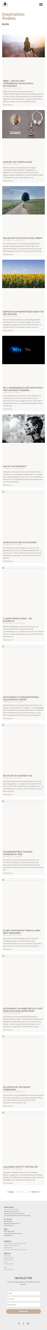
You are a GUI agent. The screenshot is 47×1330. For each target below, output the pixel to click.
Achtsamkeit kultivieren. (11, 1209)
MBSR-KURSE (8, 1248)
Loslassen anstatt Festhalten (20, 1166)
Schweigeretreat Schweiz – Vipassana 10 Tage (18, 853)
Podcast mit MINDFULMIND (17, 162)
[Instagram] (19, 1324)
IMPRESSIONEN (9, 1260)
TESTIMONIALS (9, 1258)
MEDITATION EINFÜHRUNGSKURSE (15, 1243)
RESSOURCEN (8, 1264)
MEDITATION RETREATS (11, 1245)
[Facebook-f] (23, 1324)
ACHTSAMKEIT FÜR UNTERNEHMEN (15, 1250)
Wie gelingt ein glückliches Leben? (22, 238)
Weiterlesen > (8, 105)
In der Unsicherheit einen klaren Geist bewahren (21, 931)
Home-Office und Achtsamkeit (20, 542)
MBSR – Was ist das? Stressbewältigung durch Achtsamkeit (18, 83)
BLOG (6, 1262)
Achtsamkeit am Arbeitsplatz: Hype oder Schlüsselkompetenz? (22, 1009)
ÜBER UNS (7, 1255)
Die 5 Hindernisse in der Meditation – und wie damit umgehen (23, 389)
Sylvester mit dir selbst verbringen (16, 1088)
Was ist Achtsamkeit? (15, 466)
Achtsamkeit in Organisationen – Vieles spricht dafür (21, 698)
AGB (5, 1267)
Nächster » (35, 1192)
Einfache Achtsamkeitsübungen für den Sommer (23, 312)
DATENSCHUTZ (9, 1270)
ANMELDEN (23, 1311)
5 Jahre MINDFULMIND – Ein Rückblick (17, 619)
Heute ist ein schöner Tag (17, 775)
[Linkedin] (28, 1324)
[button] (41, 4)
